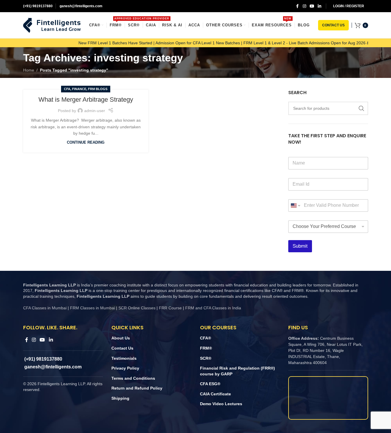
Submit (300, 246)
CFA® (205, 338)
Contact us (333, 25)
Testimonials (124, 358)
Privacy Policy (125, 368)
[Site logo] (52, 25)
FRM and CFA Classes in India (212, 308)
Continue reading (85, 142)
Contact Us (122, 348)
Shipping (120, 398)
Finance (79, 89)
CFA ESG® (210, 383)
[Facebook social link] (297, 6)
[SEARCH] (361, 108)
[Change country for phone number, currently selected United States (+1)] (295, 205)
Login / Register (348, 6)
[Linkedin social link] (319, 6)
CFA (67, 89)
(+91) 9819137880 (38, 6)
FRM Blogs (97, 89)
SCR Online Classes (136, 308)
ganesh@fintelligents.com (80, 6)
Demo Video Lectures (221, 403)
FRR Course (170, 308)
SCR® (205, 358)
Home (28, 70)
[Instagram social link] (304, 6)
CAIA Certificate (215, 394)
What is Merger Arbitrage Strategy (85, 99)
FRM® (206, 348)
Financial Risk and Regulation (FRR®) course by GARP (237, 371)
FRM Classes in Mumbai (92, 308)
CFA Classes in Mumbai (45, 308)
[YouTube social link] (312, 6)
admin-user (94, 110)
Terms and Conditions (133, 378)
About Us (120, 338)
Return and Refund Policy (136, 388)
